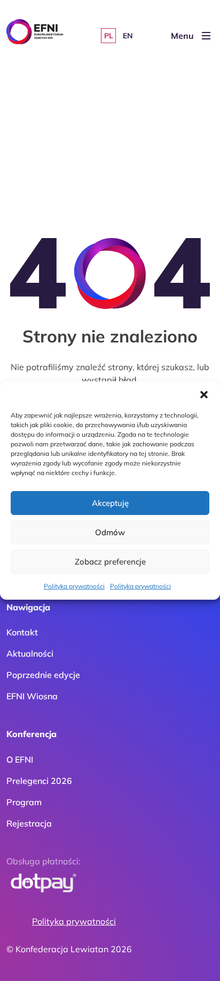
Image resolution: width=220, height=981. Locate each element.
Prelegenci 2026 (39, 780)
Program (24, 802)
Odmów (110, 532)
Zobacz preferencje (110, 562)
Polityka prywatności (74, 586)
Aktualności (29, 653)
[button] (204, 394)
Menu (182, 35)
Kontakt (22, 632)
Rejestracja (29, 823)
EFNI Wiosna (32, 696)
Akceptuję (110, 503)
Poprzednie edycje (43, 674)
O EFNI (19, 759)
